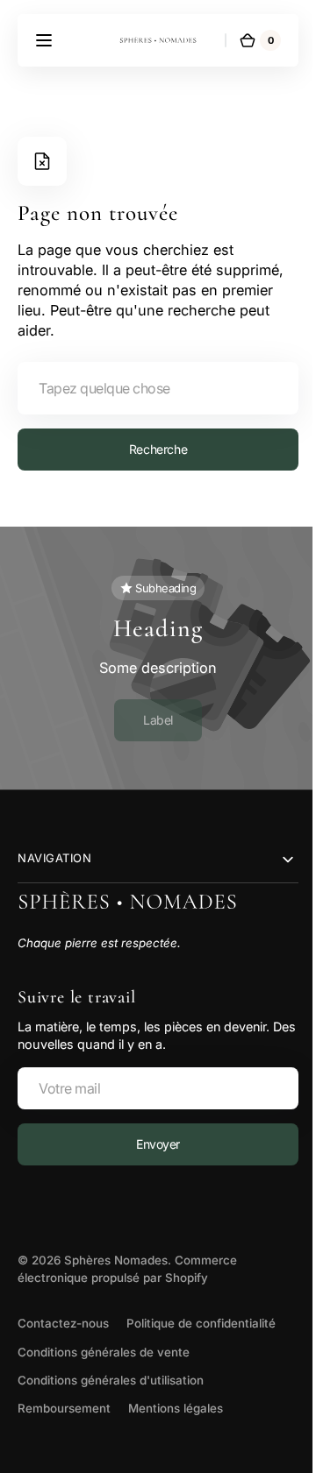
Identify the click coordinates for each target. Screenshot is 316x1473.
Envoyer (151, 1144)
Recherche (151, 449)
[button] (44, 40)
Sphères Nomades (116, 1260)
